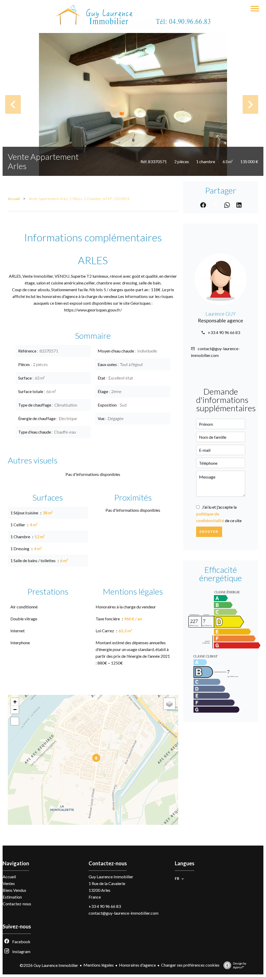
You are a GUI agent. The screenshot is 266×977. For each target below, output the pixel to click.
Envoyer (209, 532)
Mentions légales (98, 964)
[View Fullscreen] (15, 721)
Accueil (14, 198)
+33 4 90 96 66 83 (224, 332)
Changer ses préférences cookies (190, 964)
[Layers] (169, 703)
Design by (239, 965)
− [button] (15, 709)
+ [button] (15, 702)
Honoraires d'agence (137, 964)
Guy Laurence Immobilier (111, 876)
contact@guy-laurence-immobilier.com (123, 912)
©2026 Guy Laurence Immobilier (49, 965)
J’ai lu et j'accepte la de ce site (219, 513)
